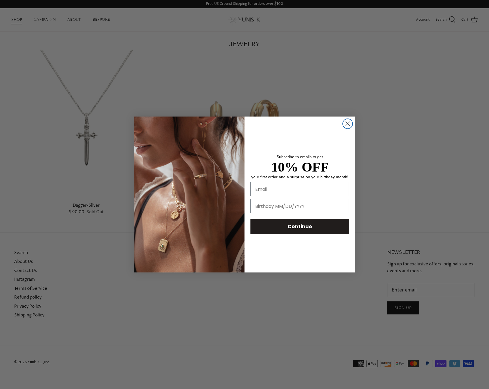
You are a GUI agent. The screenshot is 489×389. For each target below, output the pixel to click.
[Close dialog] (348, 124)
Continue (300, 226)
